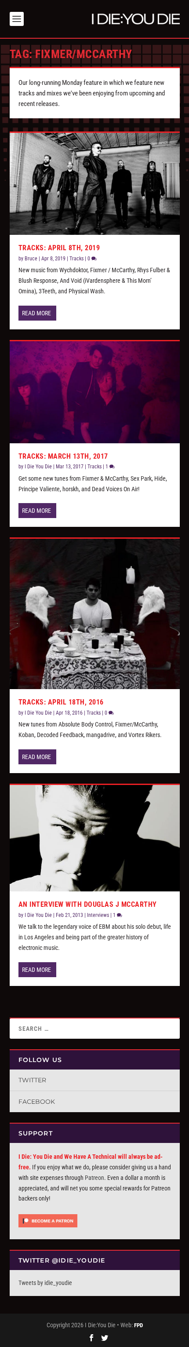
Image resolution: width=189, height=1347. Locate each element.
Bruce (31, 259)
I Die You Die (38, 467)
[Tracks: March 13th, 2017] (95, 392)
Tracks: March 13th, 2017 (63, 456)
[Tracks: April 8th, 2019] (95, 184)
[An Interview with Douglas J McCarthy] (95, 838)
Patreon (94, 1177)
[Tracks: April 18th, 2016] (95, 614)
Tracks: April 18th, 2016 (61, 702)
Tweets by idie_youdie (45, 1282)
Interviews (98, 915)
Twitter (32, 1080)
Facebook (36, 1102)
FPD (138, 1325)
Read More (36, 313)
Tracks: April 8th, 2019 (59, 248)
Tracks (76, 259)
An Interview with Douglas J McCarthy (87, 904)
